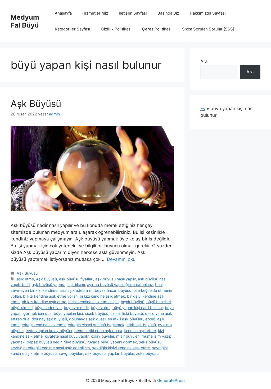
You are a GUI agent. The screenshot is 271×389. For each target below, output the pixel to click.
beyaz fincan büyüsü (113, 290)
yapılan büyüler (121, 353)
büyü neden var (48, 307)
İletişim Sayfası (133, 13)
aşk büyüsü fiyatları (76, 279)
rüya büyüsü (74, 342)
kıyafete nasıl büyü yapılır (67, 336)
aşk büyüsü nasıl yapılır (115, 279)
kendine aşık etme (140, 330)
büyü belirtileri (158, 301)
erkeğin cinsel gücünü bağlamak (96, 325)
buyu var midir (76, 307)
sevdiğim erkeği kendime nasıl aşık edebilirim (50, 348)
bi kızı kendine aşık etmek (102, 296)
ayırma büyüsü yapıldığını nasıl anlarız (120, 284)
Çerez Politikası (156, 29)
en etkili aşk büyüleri (125, 319)
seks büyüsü (150, 342)
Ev (202, 108)
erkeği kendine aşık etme (44, 325)
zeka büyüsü (147, 353)
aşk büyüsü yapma (48, 284)
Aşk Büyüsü (36, 103)
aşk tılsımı (76, 284)
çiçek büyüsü (96, 313)
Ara (204, 61)
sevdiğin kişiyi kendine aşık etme (121, 348)
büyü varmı (100, 307)
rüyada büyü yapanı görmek (112, 342)
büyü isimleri (22, 307)
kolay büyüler (102, 336)
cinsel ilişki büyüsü (126, 313)
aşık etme (25, 279)
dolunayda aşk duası (87, 319)
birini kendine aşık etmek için (93, 301)
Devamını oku (121, 259)
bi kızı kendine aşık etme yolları (50, 296)
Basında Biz (168, 13)
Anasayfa (63, 13)
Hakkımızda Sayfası (208, 13)
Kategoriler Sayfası (72, 29)
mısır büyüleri (127, 336)
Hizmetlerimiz (95, 13)
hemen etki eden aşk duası (98, 330)
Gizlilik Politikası (116, 29)
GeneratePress (171, 380)
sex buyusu (95, 353)
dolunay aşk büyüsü (49, 319)
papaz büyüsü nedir (44, 342)
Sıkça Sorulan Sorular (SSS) (208, 29)
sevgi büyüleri (71, 353)
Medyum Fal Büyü (25, 21)
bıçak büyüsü (132, 301)
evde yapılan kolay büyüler (49, 330)
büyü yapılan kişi (68, 313)
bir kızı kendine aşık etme (44, 301)
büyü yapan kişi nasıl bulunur (137, 307)
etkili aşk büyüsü (141, 325)
